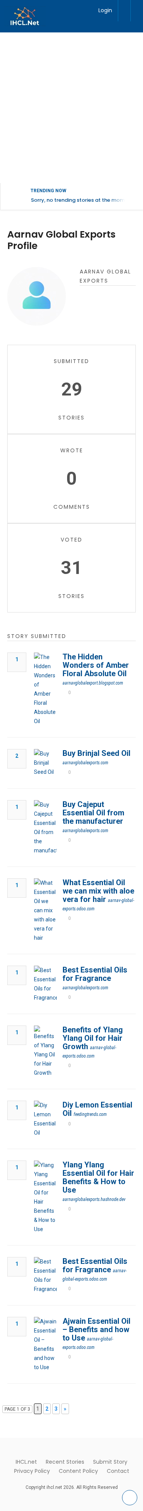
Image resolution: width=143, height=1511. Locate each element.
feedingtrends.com (90, 1114)
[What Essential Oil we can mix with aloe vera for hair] (45, 910)
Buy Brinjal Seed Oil (96, 753)
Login (105, 10)
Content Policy (78, 1471)
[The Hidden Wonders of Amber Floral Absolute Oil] (45, 689)
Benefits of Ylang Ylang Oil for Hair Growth (93, 1038)
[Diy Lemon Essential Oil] (45, 1119)
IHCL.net (26, 1461)
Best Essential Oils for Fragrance (95, 974)
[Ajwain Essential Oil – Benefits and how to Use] (45, 1344)
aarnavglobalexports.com (85, 762)
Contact (118, 1471)
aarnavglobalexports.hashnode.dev (94, 1199)
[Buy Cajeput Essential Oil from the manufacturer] (45, 827)
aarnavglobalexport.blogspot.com (93, 683)
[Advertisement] (71, 107)
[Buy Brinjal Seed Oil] (45, 762)
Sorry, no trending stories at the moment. (82, 200)
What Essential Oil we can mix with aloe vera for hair (98, 891)
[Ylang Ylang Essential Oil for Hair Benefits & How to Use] (45, 1197)
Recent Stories (65, 1461)
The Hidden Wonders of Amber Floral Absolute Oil (96, 665)
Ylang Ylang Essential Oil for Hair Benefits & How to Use (98, 1177)
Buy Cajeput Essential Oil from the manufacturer (93, 813)
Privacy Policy (32, 1471)
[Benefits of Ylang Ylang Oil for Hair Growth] (45, 1051)
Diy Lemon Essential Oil (97, 1109)
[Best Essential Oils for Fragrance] (45, 984)
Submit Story (110, 1461)
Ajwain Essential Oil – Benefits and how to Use (96, 1329)
